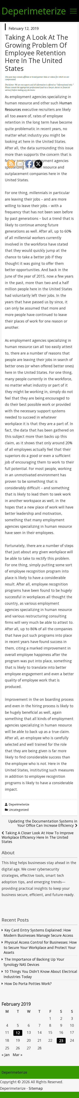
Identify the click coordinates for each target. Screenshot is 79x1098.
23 (61, 1040)
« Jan (6, 1054)
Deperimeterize (34, 11)
